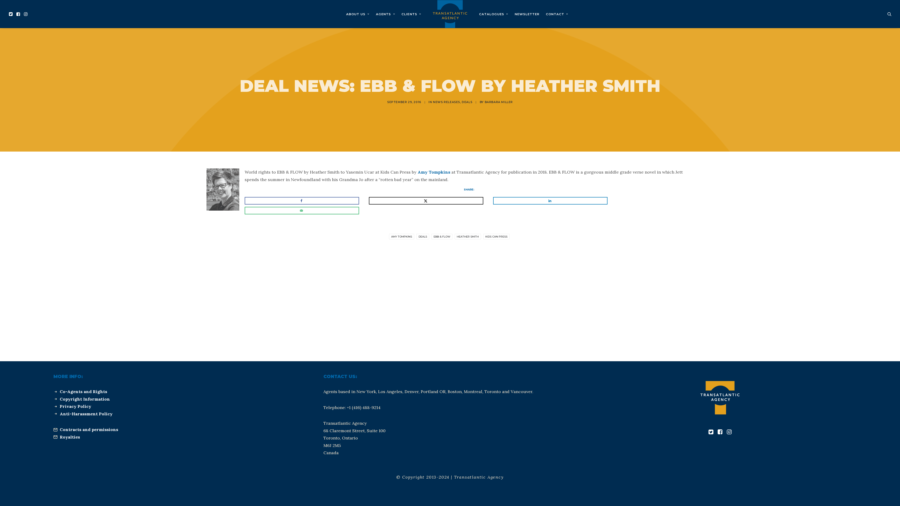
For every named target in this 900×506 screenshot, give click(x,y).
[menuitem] (11, 14)
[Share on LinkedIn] (550, 201)
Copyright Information (85, 399)
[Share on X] (426, 201)
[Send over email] (302, 210)
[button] (11, 14)
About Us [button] (355, 14)
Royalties (70, 437)
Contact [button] (555, 14)
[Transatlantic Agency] (450, 14)
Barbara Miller (499, 102)
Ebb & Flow (442, 236)
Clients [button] (409, 14)
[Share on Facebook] (302, 201)
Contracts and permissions (89, 429)
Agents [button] (383, 14)
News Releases (446, 102)
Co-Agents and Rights (83, 391)
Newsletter (527, 14)
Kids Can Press (496, 236)
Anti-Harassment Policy (86, 414)
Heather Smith (468, 236)
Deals (467, 102)
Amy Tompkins (434, 172)
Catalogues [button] (491, 14)
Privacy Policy (75, 406)
